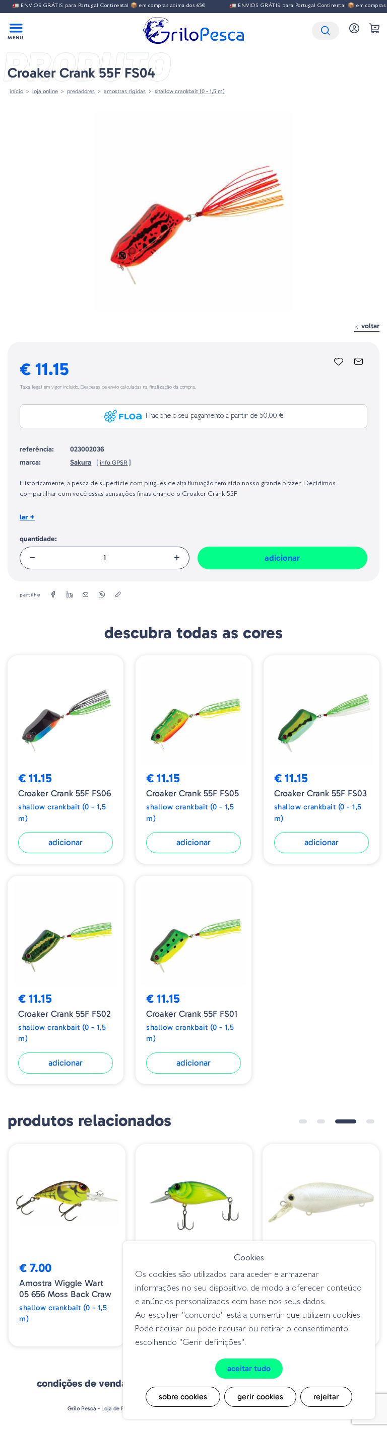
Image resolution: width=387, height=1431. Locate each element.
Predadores (81, 91)
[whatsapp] (101, 594)
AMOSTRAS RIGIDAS (125, 91)
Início (16, 91)
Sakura (80, 462)
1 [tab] (303, 1121)
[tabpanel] (67, 1245)
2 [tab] (321, 1121)
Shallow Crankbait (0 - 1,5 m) (190, 91)
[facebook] (53, 594)
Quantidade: (38, 539)
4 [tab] (370, 1121)
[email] (85, 594)
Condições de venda (81, 1383)
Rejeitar (326, 1396)
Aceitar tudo (249, 1368)
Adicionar (282, 558)
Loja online (45, 91)
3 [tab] (345, 1121)
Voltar (369, 326)
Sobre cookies (183, 1396)
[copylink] (117, 594)
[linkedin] (69, 594)
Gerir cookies (260, 1396)
